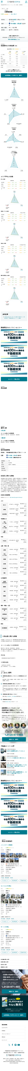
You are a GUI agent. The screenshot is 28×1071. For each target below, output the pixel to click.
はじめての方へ (5, 1027)
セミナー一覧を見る (14, 379)
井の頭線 (13, 23)
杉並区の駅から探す (5, 962)
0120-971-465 (15, 734)
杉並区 (17, 4)
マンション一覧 (13, 4)
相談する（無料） (14, 739)
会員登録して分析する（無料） (14, 75)
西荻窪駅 (7, 877)
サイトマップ (4, 1040)
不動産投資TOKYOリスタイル (5, 4)
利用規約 (3, 1030)
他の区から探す (4, 964)
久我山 (9, 701)
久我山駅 (19, 23)
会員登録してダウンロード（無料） (14, 1015)
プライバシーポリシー (6, 1033)
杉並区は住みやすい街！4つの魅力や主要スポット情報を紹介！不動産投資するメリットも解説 (14, 317)
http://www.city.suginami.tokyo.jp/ (16, 497)
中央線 (2, 877)
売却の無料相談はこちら (14, 39)
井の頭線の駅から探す (5, 959)
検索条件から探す (4, 967)
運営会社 (3, 1037)
